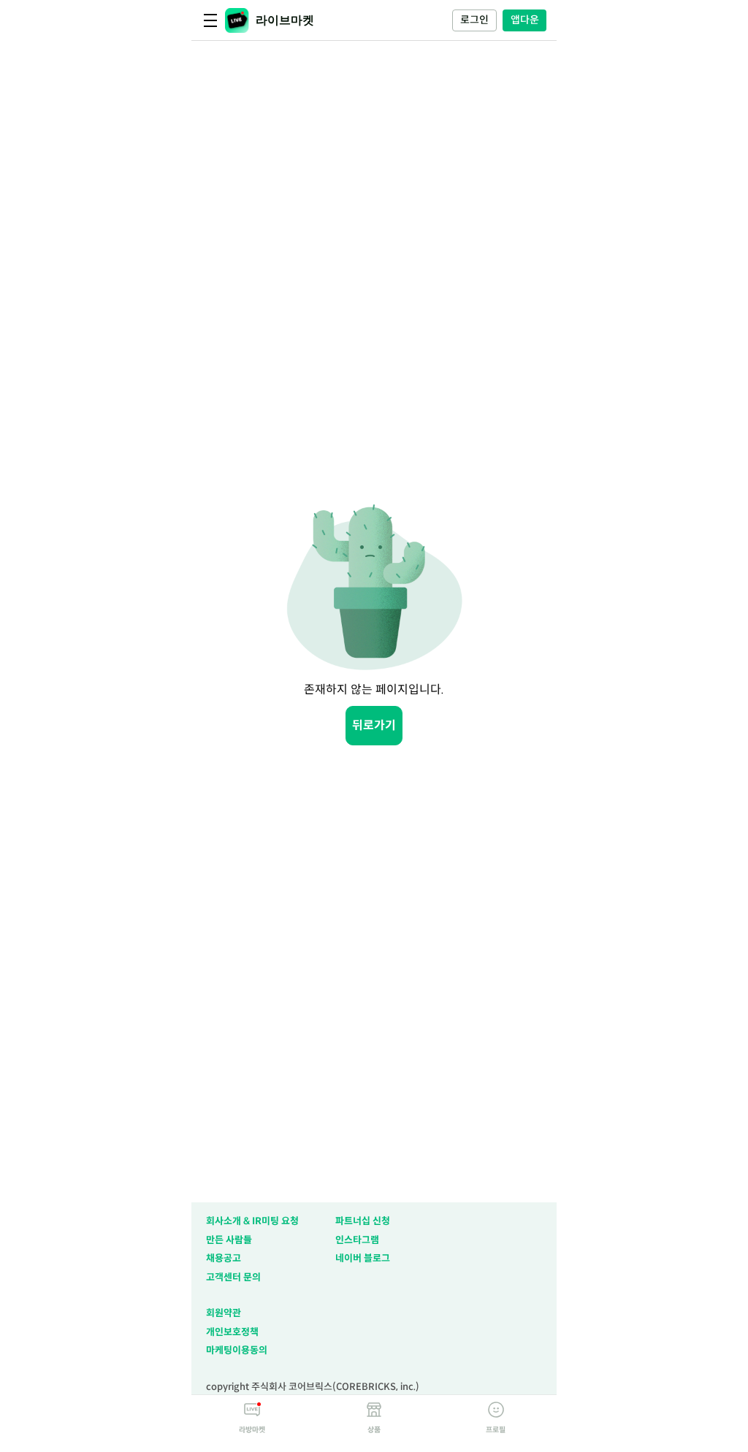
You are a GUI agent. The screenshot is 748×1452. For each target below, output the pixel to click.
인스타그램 (357, 1240)
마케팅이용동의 (236, 1350)
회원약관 (223, 1313)
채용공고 (223, 1258)
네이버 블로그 (362, 1258)
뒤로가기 (374, 725)
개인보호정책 (232, 1332)
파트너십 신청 (362, 1221)
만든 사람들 (229, 1240)
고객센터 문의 (233, 1277)
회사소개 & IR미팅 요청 (252, 1221)
